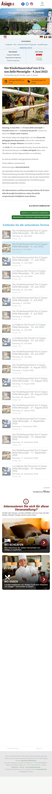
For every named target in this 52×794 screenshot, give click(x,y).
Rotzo (35, 20)
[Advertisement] (26, 610)
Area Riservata (13, 748)
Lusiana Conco (20, 20)
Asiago (18, 18)
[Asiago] (7, 4)
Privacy (21, 767)
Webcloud (14, 767)
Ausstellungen (42, 44)
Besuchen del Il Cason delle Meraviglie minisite (31, 217)
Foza (29, 18)
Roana (29, 20)
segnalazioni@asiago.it (29, 760)
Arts (14, 44)
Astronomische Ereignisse (27, 44)
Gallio (34, 18)
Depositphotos (42, 769)
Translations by (38, 492)
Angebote (8, 44)
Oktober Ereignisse (13, 60)
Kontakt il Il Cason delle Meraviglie (35, 213)
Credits (39, 748)
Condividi (47, 488)
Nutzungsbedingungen (33, 767)
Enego (24, 18)
